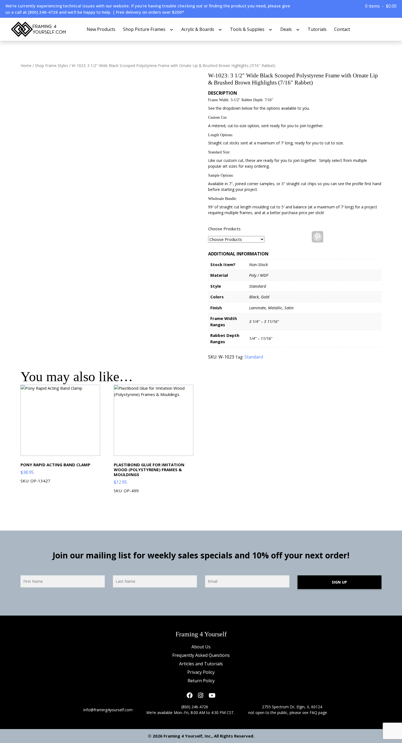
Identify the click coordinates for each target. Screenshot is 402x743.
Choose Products (224, 228)
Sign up (339, 582)
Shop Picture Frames (144, 29)
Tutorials (317, 29)
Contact (342, 29)
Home (26, 65)
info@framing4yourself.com (108, 709)
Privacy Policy (201, 672)
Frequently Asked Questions (201, 655)
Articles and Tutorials (201, 664)
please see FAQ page (308, 712)
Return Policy (201, 681)
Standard (253, 357)
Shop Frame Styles (51, 65)
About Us (201, 647)
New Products (101, 29)
